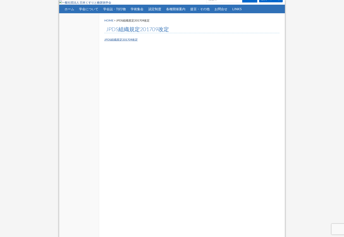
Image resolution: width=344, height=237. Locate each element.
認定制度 (154, 9)
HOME (108, 20)
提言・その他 (200, 9)
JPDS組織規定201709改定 (121, 39)
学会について (88, 9)
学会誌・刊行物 (114, 9)
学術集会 (137, 9)
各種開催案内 (175, 9)
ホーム (69, 9)
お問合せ (220, 9)
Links (237, 9)
